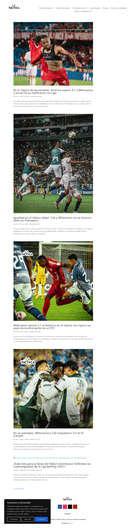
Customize (14, 519)
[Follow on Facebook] (60, 507)
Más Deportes (95, 8)
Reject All (27, 519)
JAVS (72, 523)
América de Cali (36, 96)
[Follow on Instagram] (65, 507)
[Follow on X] (70, 507)
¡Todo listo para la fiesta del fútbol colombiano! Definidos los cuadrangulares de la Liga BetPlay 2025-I (52, 465)
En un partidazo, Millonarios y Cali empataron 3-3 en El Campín (49, 434)
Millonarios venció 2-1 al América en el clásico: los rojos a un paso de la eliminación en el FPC (52, 326)
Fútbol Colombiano (45, 8)
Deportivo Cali (35, 224)
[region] (27, 511)
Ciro (17, 96)
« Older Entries (19, 489)
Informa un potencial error (83, 11)
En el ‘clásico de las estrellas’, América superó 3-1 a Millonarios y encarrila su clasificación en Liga (53, 91)
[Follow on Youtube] (75, 507)
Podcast (105, 8)
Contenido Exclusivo (79, 8)
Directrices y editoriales (119, 8)
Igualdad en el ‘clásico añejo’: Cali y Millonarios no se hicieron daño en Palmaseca (53, 219)
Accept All (41, 519)
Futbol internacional (63, 8)
